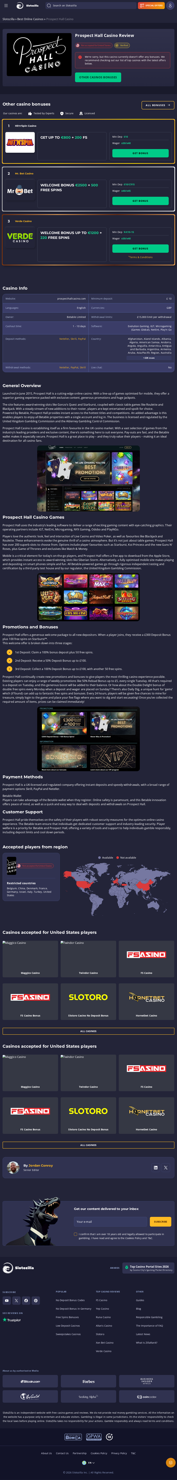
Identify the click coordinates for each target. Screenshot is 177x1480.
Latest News (143, 1334)
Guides (140, 1300)
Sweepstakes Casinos (68, 1334)
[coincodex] (146, 1396)
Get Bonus (140, 153)
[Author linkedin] (155, 1167)
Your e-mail (84, 1222)
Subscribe (160, 1221)
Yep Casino (102, 1308)
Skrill (74, 338)
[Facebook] (26, 1300)
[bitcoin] (30, 1381)
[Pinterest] (36, 1300)
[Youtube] (7, 1300)
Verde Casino (23, 221)
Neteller (64, 338)
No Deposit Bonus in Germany (73, 1308)
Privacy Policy (119, 1453)
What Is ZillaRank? (146, 1342)
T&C (133, 1453)
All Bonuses (155, 105)
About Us (46, 1453)
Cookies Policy (99, 1453)
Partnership (80, 1453)
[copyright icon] (30, 1396)
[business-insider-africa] (146, 1381)
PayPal (82, 338)
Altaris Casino (104, 1325)
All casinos (88, 1031)
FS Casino (146, 973)
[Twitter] (16, 1300)
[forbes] (88, 1381)
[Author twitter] (165, 1167)
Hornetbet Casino (146, 1015)
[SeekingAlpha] (88, 1396)
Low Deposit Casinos (68, 1325)
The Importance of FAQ (149, 1325)
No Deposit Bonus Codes (70, 1300)
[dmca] (73, 1437)
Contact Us (62, 1453)
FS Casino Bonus (30, 1015)
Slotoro (100, 1334)
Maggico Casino (30, 973)
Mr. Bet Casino (24, 173)
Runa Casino (103, 1317)
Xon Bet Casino (104, 1342)
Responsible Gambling (149, 1317)
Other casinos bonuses (98, 77)
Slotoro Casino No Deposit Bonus (88, 1015)
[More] (171, 1463)
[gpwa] (94, 1437)
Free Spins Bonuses (67, 1317)
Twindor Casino (88, 973)
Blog (138, 1308)
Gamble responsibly (116, 1421)
